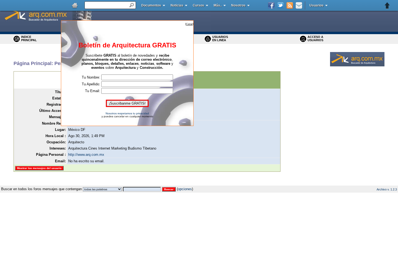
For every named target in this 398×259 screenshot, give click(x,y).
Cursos (198, 5)
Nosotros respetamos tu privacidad (127, 113)
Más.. (218, 5)
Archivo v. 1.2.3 (387, 189)
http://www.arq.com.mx (86, 155)
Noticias (177, 5)
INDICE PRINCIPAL (29, 38)
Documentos (151, 5)
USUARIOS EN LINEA (220, 38)
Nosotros (238, 5)
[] (189, 23)
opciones (185, 189)
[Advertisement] (199, 184)
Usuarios (316, 5)
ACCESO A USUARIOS (315, 38)
